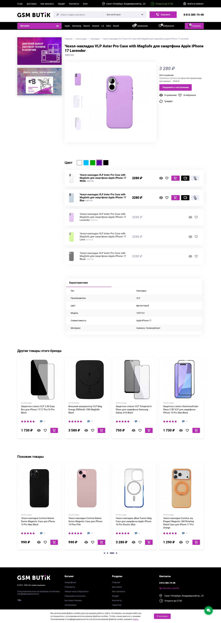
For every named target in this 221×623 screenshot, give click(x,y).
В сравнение (170, 95)
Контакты (74, 4)
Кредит (61, 4)
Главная (116, 582)
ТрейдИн (168, 101)
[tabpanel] (39, 507)
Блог (85, 4)
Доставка (32, 4)
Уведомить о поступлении (175, 87)
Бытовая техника (73, 600)
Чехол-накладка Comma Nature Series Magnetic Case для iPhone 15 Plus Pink (85, 521)
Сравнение (141, 25)
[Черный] (105, 162)
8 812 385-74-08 (194, 14)
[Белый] (79, 162)
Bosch (116, 26)
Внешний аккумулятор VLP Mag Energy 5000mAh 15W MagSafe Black (85, 409)
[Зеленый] (92, 162)
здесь (135, 619)
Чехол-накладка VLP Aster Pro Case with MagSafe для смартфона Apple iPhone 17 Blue (103, 197)
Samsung (76, 26)
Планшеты (70, 587)
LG (102, 26)
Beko (108, 26)
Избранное (168, 25)
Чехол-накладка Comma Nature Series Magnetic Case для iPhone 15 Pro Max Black (38, 521)
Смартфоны (70, 582)
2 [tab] (107, 553)
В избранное (190, 95)
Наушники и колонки (75, 596)
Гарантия (116, 605)
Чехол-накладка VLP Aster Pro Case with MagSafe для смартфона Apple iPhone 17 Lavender (103, 217)
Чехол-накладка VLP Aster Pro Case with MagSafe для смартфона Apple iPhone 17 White (103, 177)
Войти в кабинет (195, 4)
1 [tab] (104, 553)
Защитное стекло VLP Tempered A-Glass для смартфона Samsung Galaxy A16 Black (134, 409)
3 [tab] (112, 553)
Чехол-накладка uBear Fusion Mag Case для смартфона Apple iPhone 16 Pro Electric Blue (134, 521)
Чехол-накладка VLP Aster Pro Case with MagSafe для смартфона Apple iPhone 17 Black (103, 256)
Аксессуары (71, 605)
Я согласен (162, 616)
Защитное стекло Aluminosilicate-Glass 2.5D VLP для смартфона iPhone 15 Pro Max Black (181, 409)
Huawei (95, 26)
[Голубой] (86, 162)
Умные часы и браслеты (77, 591)
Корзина (195, 25)
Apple (67, 26)
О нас (20, 4)
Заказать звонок (165, 15)
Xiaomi (86, 26)
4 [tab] (116, 553)
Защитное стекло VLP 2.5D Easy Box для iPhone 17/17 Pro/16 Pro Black (38, 409)
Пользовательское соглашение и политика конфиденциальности (38, 592)
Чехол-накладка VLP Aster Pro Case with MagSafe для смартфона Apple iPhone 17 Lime (103, 236)
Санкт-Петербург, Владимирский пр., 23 (125, 4)
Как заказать (47, 4)
